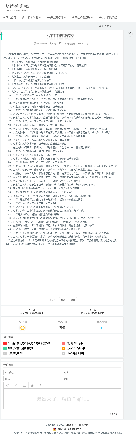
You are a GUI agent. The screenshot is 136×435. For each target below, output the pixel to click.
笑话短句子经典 (16, 353)
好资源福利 (56, 17)
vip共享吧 (71, 424)
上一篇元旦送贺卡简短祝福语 (31, 311)
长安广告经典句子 (76, 348)
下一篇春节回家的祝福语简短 (92, 311)
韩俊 (54, 43)
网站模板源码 (82, 17)
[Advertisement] (62, 269)
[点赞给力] (41, 385)
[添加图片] (24, 385)
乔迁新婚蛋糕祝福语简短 (20, 348)
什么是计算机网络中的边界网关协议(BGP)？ (31, 343)
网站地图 (84, 424)
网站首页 (10, 17)
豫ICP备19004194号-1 (69, 428)
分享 (73, 299)
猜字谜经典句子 (75, 343)
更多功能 (107, 25)
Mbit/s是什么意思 (75, 353)
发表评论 (113, 414)
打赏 (63, 299)
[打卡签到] (16, 385)
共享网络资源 (109, 17)
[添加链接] (33, 385)
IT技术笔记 (31, 17)
